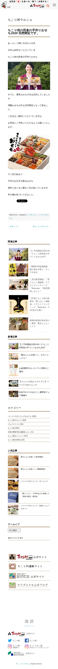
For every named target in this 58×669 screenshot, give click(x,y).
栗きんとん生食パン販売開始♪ (32, 457)
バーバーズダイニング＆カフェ (20, 416)
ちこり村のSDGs (14, 440)
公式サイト (30, 634)
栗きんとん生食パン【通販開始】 (33, 469)
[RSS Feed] (31, 621)
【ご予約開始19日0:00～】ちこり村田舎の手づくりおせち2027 (40, 254)
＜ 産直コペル (13, 226)
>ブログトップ (29, 626)
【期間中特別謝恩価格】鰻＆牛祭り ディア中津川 (39, 269)
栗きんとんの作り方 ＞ (41, 226)
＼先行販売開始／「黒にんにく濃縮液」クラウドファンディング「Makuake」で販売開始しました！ (40, 285)
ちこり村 (11, 428)
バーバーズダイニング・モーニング (34, 481)
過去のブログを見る (15, 538)
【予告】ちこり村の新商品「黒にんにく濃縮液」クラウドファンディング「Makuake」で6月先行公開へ (40, 304)
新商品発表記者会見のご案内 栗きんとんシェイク (39, 323)
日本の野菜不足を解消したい (19, 432)
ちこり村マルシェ (20, 19)
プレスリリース (14, 424)
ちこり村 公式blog (23, 664)
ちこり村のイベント (15, 436)
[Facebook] (27, 621)
